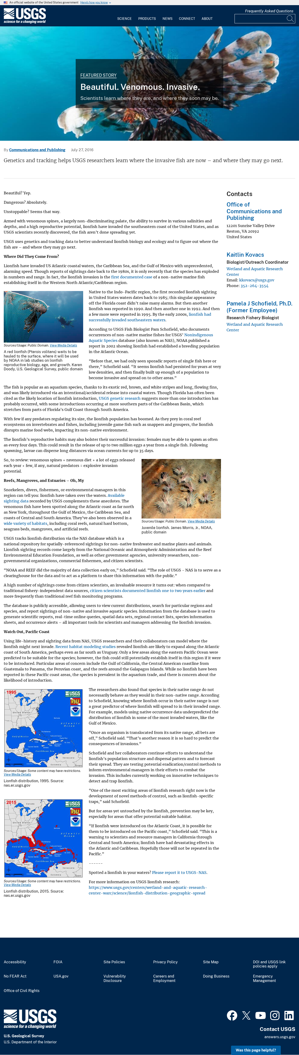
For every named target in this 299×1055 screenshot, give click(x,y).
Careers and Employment (164, 978)
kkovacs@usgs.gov (256, 280)
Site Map (211, 962)
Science (124, 19)
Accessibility (15, 962)
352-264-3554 (254, 285)
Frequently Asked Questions (269, 11)
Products (147, 19)
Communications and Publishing (37, 150)
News (167, 19)
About (207, 19)
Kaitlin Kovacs (245, 254)
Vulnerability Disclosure (114, 978)
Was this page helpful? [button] (256, 1050)
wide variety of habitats (25, 523)
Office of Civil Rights (21, 991)
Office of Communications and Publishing (254, 211)
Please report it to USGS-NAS (179, 872)
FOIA (57, 962)
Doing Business (216, 976)
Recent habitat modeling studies (85, 646)
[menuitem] (124, 16)
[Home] (25, 22)
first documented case (131, 277)
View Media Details (63, 345)
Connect (187, 19)
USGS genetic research (120, 398)
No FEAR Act (15, 976)
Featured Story (98, 75)
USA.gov (60, 976)
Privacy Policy (165, 962)
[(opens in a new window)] (232, 1014)
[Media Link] (43, 317)
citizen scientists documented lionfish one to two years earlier (147, 590)
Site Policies (114, 962)
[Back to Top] (282, 1038)
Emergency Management (264, 978)
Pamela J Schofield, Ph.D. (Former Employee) (259, 306)
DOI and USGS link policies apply (269, 964)
